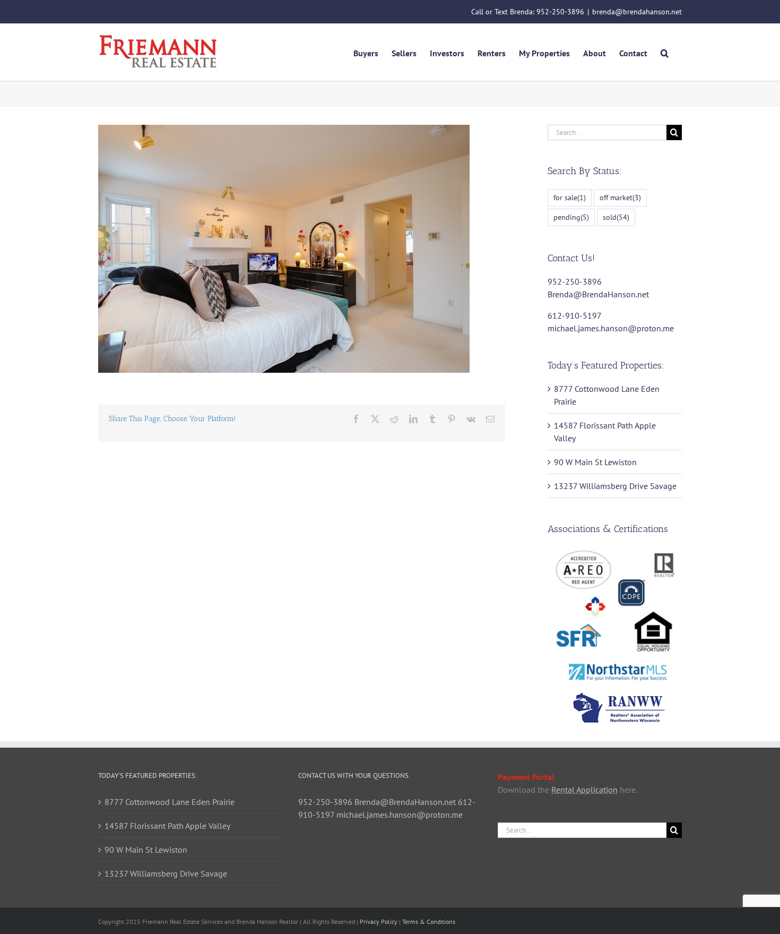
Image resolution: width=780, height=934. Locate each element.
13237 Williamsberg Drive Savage (615, 486)
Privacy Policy (378, 922)
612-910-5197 (574, 315)
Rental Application (584, 789)
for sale (569, 197)
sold (616, 217)
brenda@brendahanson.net (637, 11)
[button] (665, 52)
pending (571, 217)
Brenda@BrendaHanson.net (598, 294)
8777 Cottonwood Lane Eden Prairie (170, 801)
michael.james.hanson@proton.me (611, 328)
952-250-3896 (560, 11)
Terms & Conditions (428, 922)
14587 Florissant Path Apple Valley (167, 825)
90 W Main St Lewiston (595, 462)
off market (620, 197)
